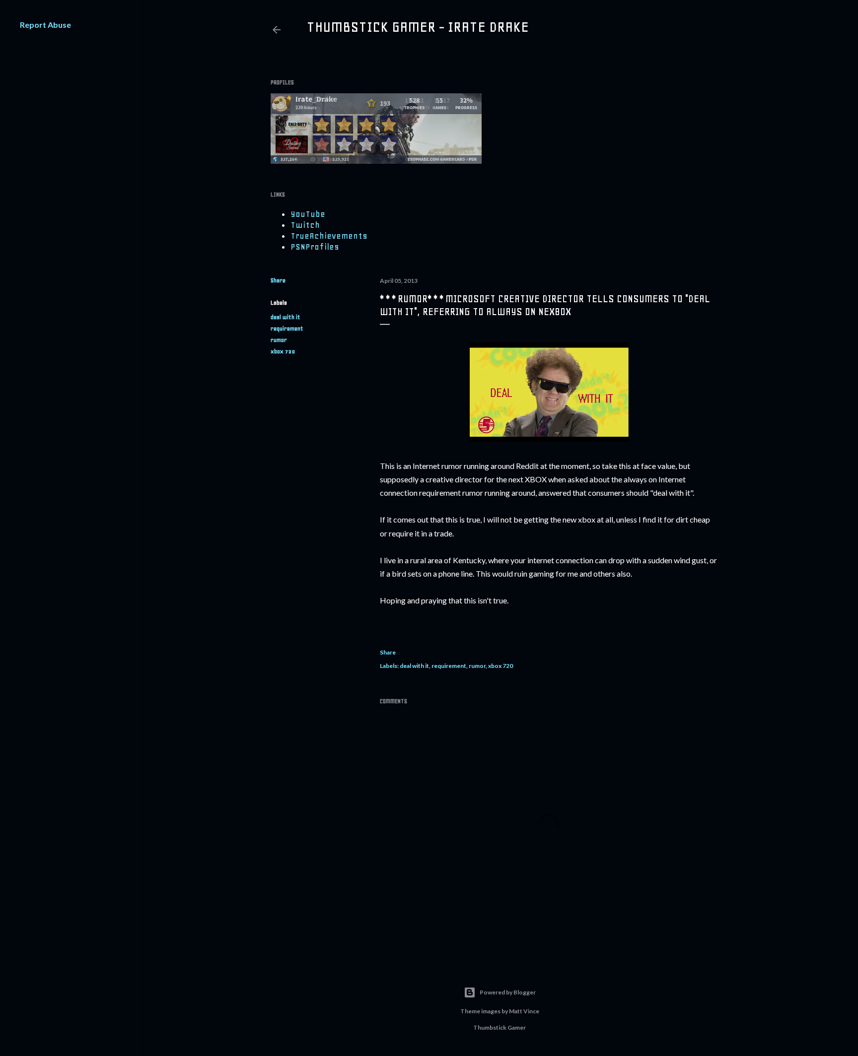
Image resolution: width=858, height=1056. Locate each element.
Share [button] (278, 280)
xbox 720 (283, 351)
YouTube (307, 214)
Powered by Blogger (508, 992)
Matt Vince (524, 1011)
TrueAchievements (328, 236)
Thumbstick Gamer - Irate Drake (417, 26)
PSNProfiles (314, 247)
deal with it (285, 317)
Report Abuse (45, 24)
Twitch (305, 225)
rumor (279, 339)
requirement (287, 328)
